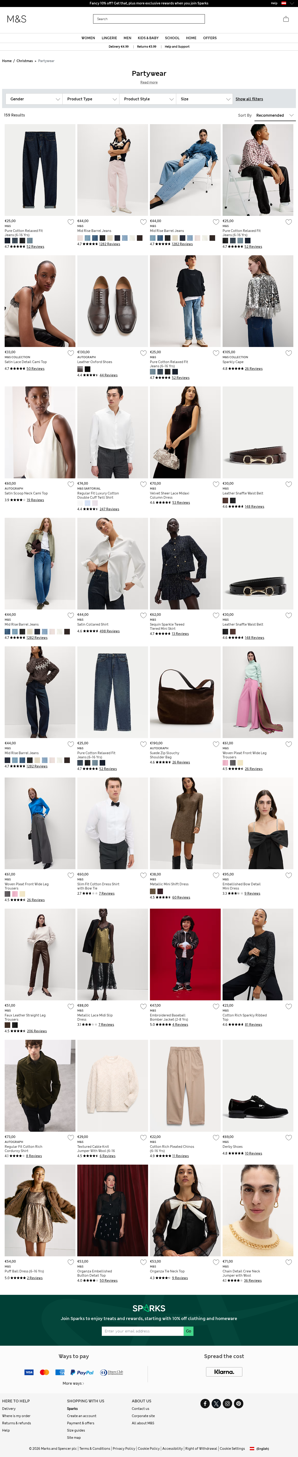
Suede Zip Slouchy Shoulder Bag (164, 755)
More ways (72, 1383)
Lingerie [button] (109, 38)
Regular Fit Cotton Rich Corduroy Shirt (23, 1149)
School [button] (172, 38)
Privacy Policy (124, 1448)
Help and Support (177, 47)
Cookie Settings (232, 1448)
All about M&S (143, 1423)
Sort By (245, 115)
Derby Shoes (233, 1147)
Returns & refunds (16, 1423)
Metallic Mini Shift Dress (169, 884)
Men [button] (127, 38)
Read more (149, 82)
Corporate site (143, 1416)
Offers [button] (210, 38)
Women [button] (88, 38)
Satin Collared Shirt (92, 624)
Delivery (9, 1409)
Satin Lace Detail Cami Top (26, 362)
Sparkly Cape (233, 362)
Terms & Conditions (94, 1448)
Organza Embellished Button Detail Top (94, 1273)
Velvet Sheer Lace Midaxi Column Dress (169, 495)
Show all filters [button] (249, 99)
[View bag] (286, 19)
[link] (283, 3)
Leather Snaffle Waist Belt (243, 493)
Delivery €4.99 (119, 47)
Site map (74, 1438)
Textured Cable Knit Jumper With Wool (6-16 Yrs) (96, 1151)
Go (188, 1331)
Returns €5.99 (146, 47)
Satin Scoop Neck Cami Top (26, 493)
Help (6, 1430)
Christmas (25, 61)
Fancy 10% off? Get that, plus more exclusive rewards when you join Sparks (149, 3)
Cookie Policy (149, 1448)
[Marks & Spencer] (16, 19)
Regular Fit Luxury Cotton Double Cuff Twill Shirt (98, 495)
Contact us (140, 1409)
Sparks (72, 1409)
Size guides (76, 1430)
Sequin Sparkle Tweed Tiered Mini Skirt (167, 626)
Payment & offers (80, 1423)
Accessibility (172, 1448)
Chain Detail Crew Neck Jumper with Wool (241, 1273)
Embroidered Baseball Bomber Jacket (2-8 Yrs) (169, 1017)
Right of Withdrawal (201, 1448)
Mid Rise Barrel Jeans (94, 231)
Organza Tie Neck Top (167, 1271)
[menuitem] (88, 38)
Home (7, 61)
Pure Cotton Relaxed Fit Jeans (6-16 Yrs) (24, 233)
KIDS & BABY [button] (148, 38)
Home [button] (191, 38)
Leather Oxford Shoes (94, 362)
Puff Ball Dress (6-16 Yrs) (24, 1271)
